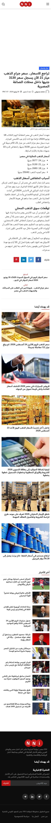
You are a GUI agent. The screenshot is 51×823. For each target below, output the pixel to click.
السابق (25, 274)
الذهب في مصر (30, 183)
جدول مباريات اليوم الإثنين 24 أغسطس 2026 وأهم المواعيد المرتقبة (18, 623)
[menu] (47, 4)
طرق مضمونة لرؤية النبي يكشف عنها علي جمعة (16, 691)
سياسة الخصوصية (21, 816)
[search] (3, 4)
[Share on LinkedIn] (23, 259)
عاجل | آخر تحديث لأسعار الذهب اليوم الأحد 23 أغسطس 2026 (28, 429)
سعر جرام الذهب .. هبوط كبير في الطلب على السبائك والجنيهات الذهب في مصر (25, 289)
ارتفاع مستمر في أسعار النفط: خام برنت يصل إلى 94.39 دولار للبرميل (26, 557)
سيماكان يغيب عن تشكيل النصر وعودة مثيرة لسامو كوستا (17, 649)
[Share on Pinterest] (16, 259)
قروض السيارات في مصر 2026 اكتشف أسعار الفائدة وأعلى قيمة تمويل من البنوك (28, 387)
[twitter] (39, 797)
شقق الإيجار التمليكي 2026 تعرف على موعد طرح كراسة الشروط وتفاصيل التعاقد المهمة (26, 515)
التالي (25, 285)
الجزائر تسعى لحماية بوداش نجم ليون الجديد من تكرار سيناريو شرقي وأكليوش (16, 581)
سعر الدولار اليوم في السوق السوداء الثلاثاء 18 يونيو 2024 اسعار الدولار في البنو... (25, 278)
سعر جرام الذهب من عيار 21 (28, 143)
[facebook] (46, 797)
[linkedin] (32, 797)
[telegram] (25, 797)
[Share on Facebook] (38, 259)
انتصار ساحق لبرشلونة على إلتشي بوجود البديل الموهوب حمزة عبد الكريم (16, 679)
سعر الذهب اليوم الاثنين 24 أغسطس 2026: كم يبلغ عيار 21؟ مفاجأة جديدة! (26, 346)
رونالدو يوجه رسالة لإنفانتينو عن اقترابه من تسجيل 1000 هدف (17, 705)
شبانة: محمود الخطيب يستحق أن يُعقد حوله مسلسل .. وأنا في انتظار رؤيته (16, 637)
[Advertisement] (25, 39)
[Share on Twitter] (31, 259)
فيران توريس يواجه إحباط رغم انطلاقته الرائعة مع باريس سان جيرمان (17, 665)
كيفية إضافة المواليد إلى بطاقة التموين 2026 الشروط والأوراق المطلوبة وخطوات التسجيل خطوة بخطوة (25, 472)
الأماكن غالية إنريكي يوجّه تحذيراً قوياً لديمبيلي (17, 594)
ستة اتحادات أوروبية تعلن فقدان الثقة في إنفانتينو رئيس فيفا (17, 608)
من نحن (44, 816)
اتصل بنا (35, 816)
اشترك (6, 783)
